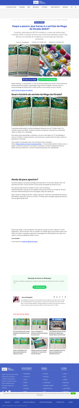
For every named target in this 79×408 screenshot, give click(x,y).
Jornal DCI (14, 19)
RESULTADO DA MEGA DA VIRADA (22, 90)
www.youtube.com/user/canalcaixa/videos (29, 144)
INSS (29, 7)
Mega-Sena (29, 19)
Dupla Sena (66, 391)
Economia (22, 7)
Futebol (25, 382)
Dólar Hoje (46, 376)
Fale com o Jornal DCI (29, 402)
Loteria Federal (66, 388)
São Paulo (36, 7)
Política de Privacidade (46, 402)
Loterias (44, 7)
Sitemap (71, 402)
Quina (64, 376)
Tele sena (65, 385)
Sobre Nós (7, 402)
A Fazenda (26, 388)
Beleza (25, 391)
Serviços (65, 7)
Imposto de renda (48, 388)
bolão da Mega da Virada (29, 241)
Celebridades (27, 373)
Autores (17, 402)
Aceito (73, 393)
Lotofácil (65, 379)
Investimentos (55, 7)
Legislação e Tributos (48, 385)
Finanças (19, 19)
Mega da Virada (36, 19)
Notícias (25, 385)
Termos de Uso (60, 402)
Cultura (25, 379)
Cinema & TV (27, 376)
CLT (72, 7)
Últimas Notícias (11, 7)
